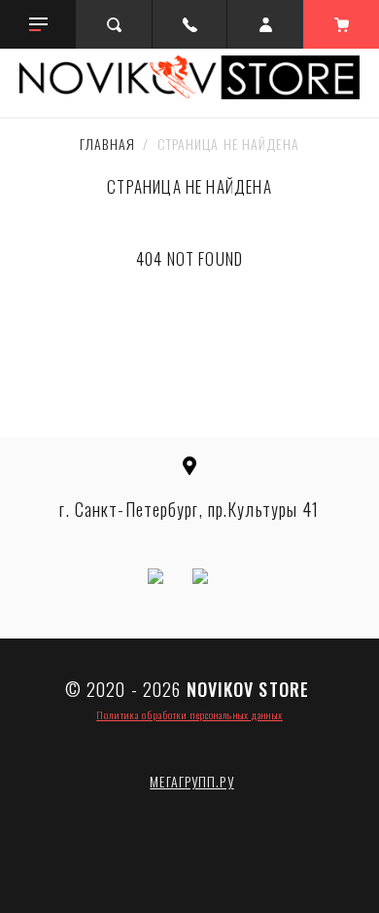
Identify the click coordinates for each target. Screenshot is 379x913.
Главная (107, 143)
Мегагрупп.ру (191, 781)
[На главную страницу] (189, 77)
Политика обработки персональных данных (189, 714)
